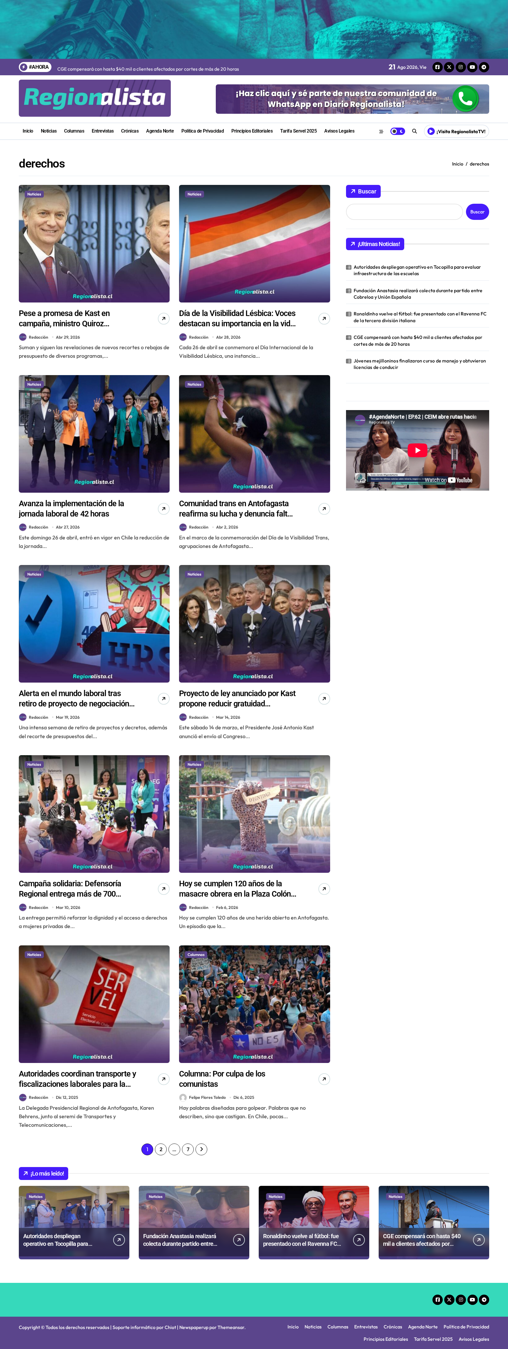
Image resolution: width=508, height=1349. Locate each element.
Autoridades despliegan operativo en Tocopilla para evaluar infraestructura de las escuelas (417, 270)
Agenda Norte (160, 131)
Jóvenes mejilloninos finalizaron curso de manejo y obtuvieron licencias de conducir (420, 364)
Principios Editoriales (252, 131)
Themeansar (231, 1327)
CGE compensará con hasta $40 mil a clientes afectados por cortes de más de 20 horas (418, 340)
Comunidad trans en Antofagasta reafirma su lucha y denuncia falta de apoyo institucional (235, 514)
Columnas (74, 131)
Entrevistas (103, 131)
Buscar (367, 191)
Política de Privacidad (202, 131)
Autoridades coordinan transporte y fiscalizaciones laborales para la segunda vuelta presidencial (77, 1084)
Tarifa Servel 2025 (298, 131)
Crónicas (129, 131)
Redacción (38, 337)
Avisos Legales (339, 131)
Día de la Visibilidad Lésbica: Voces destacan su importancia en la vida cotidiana (237, 324)
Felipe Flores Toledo (207, 1097)
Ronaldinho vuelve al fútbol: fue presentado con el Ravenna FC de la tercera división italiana (420, 317)
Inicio (28, 131)
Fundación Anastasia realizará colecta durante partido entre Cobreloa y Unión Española (418, 293)
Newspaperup (193, 1327)
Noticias (49, 131)
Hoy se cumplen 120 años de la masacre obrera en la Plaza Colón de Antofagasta (235, 894)
